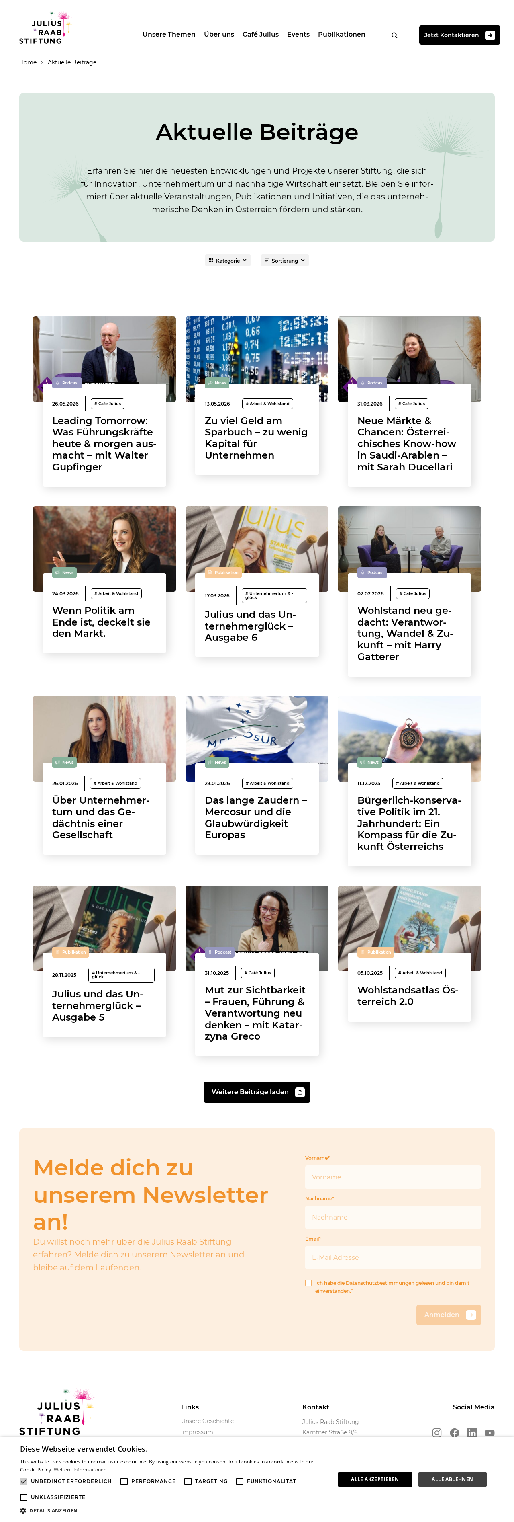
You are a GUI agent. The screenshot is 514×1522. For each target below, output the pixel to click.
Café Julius (261, 34)
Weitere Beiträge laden (250, 1092)
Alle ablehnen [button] (452, 1479)
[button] (173, 1511)
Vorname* (317, 1158)
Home (28, 62)
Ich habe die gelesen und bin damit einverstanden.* (392, 1287)
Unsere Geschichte (207, 1421)
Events (298, 34)
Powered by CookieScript (478, 1518)
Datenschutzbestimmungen (380, 1283)
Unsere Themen (169, 34)
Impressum (197, 1432)
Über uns (219, 34)
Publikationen (341, 34)
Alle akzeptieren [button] (375, 1479)
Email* (313, 1239)
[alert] (257, 1479)
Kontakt (315, 1407)
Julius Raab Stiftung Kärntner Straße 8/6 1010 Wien (330, 1432)
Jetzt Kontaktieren (451, 34)
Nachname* (319, 1199)
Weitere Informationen (80, 1469)
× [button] (505, 1445)
